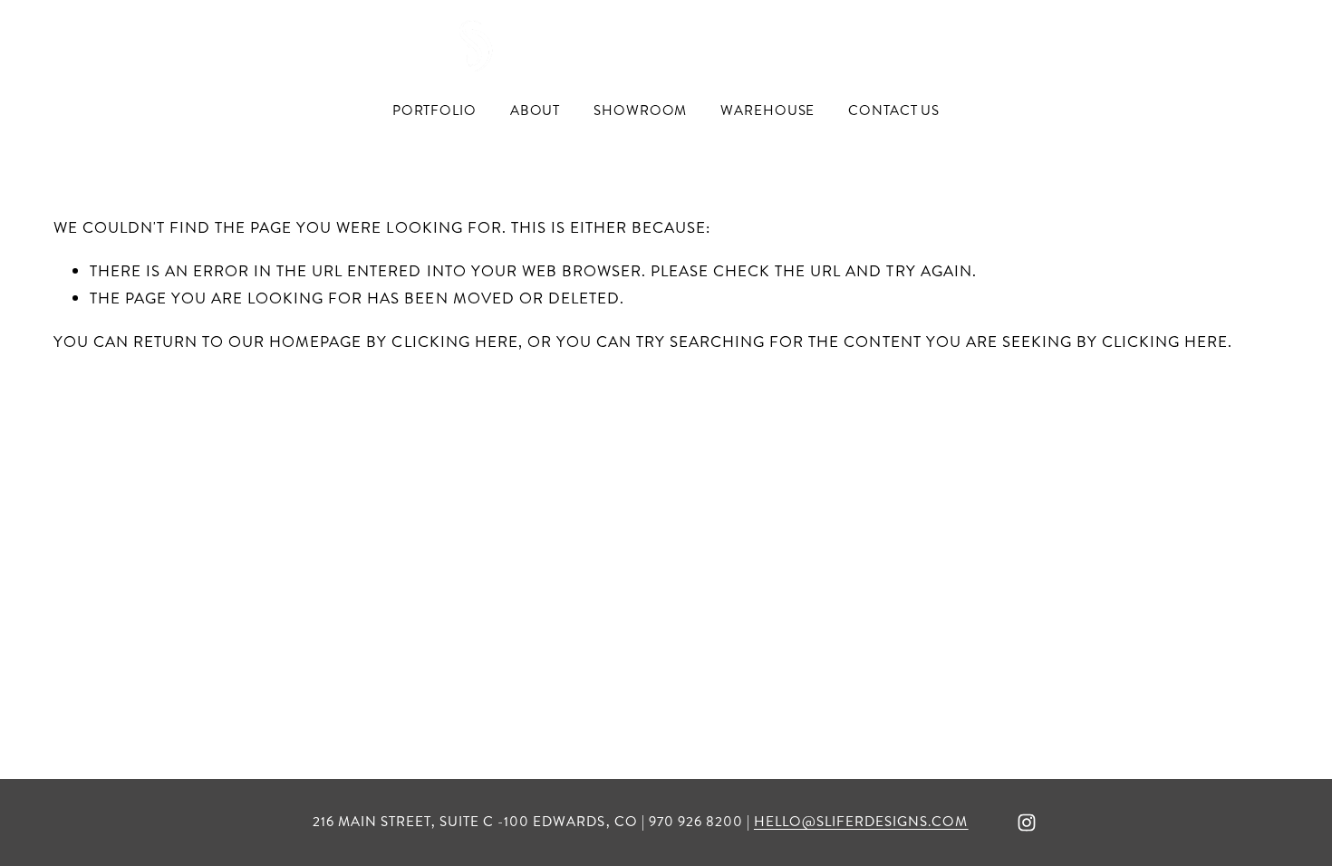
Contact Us (894, 110)
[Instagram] (1027, 822)
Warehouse (767, 110)
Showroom (640, 110)
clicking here (454, 341)
